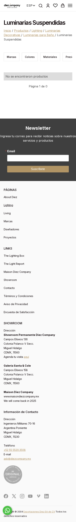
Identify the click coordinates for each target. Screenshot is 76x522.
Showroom (10, 279)
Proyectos (10, 237)
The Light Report (14, 263)
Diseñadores (11, 229)
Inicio (7, 30)
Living (7, 213)
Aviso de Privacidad (16, 304)
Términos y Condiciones (18, 296)
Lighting (37, 30)
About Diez (10, 197)
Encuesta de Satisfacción (19, 312)
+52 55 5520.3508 (15, 449)
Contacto (9, 287)
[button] (55, 5)
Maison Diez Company (17, 271)
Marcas (8, 221)
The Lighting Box (14, 255)
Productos (21, 30)
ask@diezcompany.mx (17, 458)
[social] (6, 496)
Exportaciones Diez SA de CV (39, 511)
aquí (26, 356)
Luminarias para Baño (39, 35)
